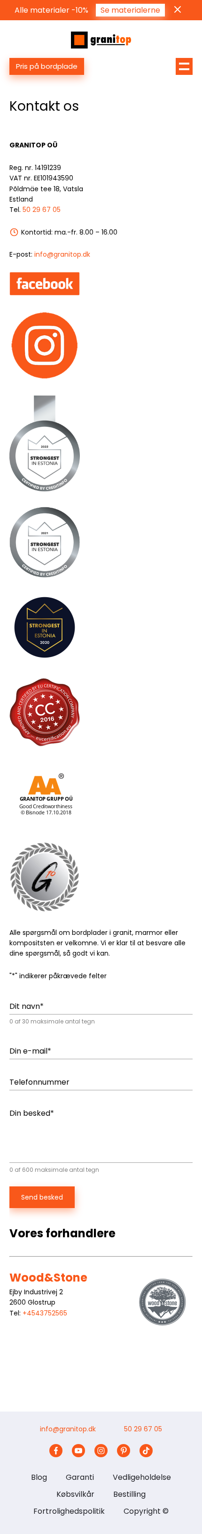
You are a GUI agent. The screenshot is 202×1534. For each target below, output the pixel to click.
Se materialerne (130, 10)
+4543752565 (45, 1313)
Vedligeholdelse (142, 1477)
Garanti (80, 1477)
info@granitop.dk (62, 254)
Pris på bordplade (47, 66)
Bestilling (129, 1494)
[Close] (177, 9)
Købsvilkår (75, 1494)
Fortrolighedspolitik (69, 1511)
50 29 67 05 (42, 209)
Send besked (42, 1197)
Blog (39, 1477)
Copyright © (146, 1511)
